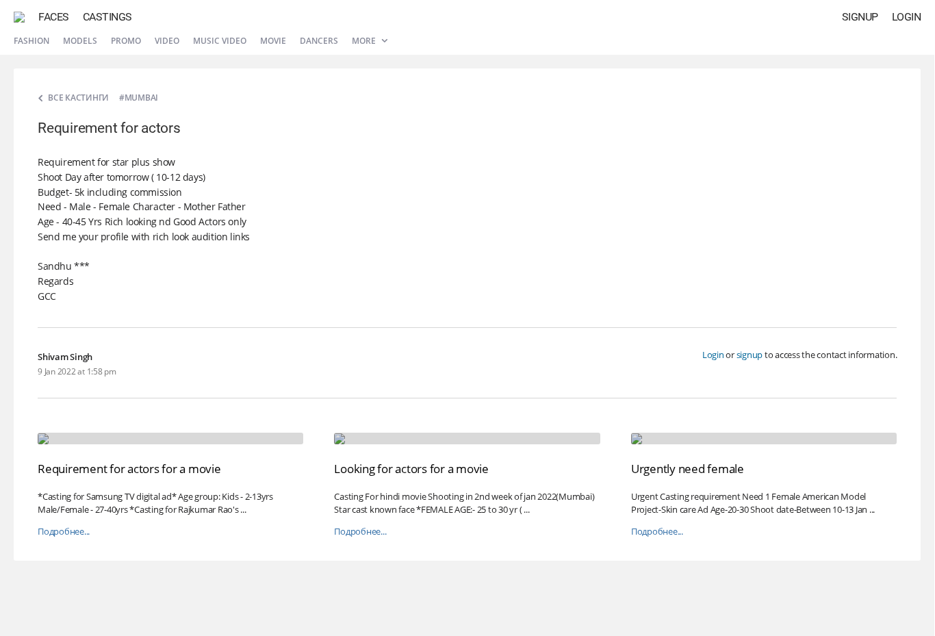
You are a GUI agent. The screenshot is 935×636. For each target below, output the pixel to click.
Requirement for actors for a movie (129, 468)
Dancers (319, 41)
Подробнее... (64, 531)
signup (750, 354)
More (365, 41)
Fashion (31, 41)
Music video (219, 41)
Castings (107, 16)
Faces (53, 16)
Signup (860, 16)
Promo (126, 41)
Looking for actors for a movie (411, 468)
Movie (273, 41)
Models (80, 41)
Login (906, 16)
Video (167, 41)
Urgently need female (687, 468)
